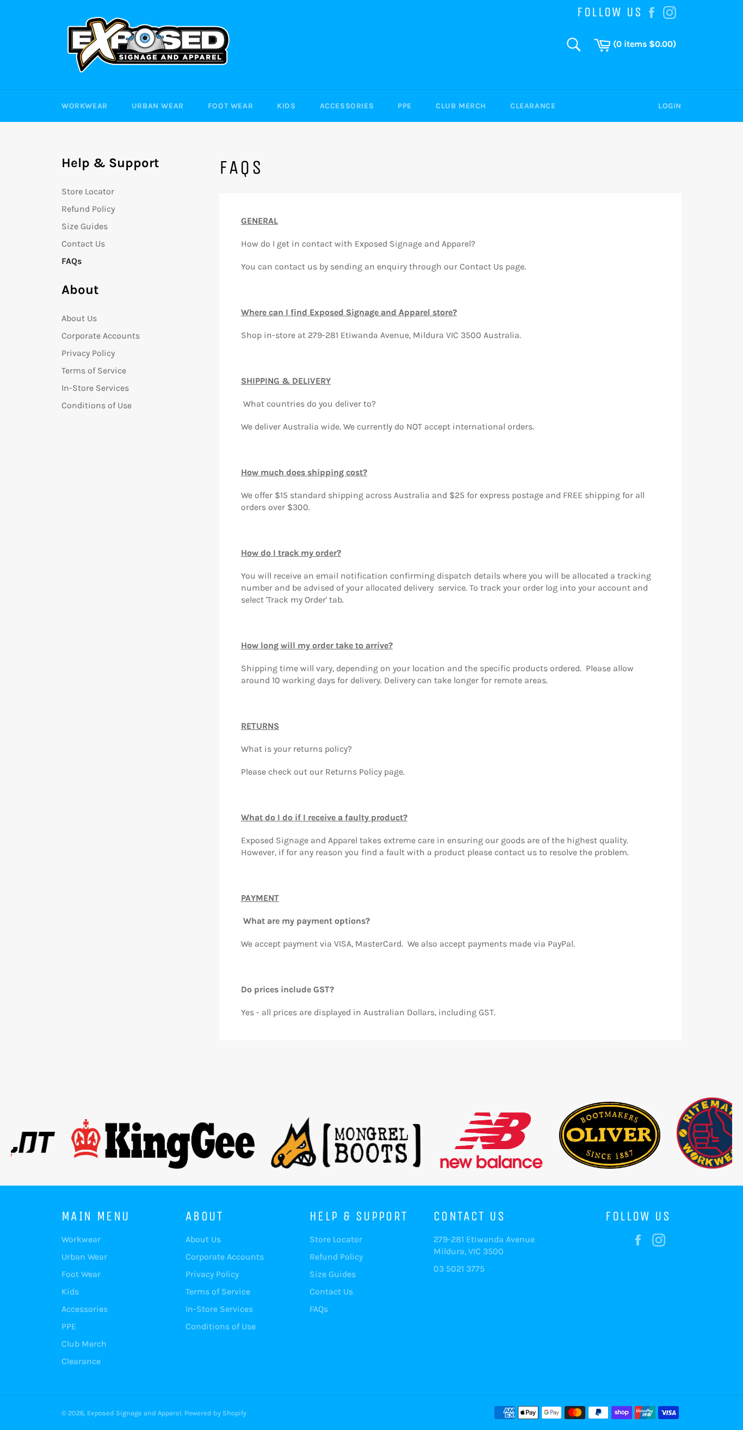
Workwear (84, 106)
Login (670, 106)
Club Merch (461, 106)
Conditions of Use (96, 405)
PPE (405, 106)
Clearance (532, 106)
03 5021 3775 (459, 1268)
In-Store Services (95, 388)
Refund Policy (88, 209)
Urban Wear (158, 106)
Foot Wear (230, 106)
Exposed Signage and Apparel (134, 1413)
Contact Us (83, 243)
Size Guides (84, 226)
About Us (79, 318)
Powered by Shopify (215, 1413)
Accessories (347, 106)
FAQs (71, 261)
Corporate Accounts (100, 335)
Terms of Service (93, 370)
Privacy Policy (88, 353)
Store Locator (87, 191)
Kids (286, 106)
